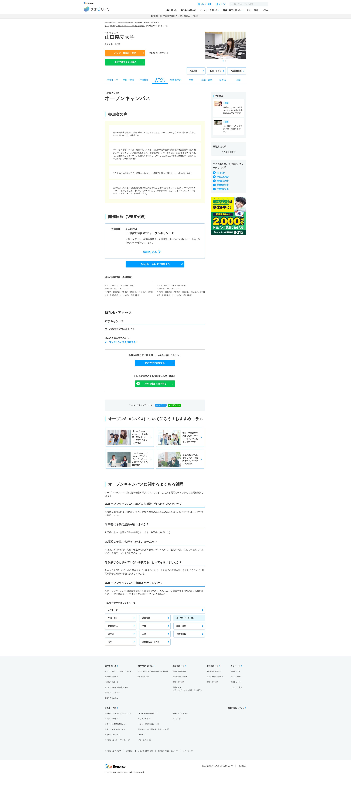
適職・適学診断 (178, 682)
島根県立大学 (223, 185)
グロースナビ (143, 740)
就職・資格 (181, 626)
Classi (140, 735)
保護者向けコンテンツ (236, 708)
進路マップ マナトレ (180, 713)
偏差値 (111, 634)
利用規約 (129, 751)
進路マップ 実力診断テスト (115, 729)
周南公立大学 (223, 181)
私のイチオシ (215, 71)
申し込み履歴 (235, 677)
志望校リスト (235, 671)
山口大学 (221, 173)
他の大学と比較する (155, 363)
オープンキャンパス (185, 618)
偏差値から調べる (111, 677)
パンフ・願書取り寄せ (125, 53)
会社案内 (242, 766)
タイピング (176, 719)
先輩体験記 (113, 626)
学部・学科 (113, 618)
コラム (265, 10)
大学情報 (112, 22)
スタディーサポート (112, 719)
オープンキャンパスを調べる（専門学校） (153, 671)
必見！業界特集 (143, 677)
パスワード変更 (236, 687)
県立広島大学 (223, 177)
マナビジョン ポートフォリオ (116, 740)
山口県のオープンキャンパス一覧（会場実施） (130, 26)
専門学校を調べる (188, 10)
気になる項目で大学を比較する (116, 687)
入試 (144, 634)
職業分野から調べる (180, 677)
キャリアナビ (143, 719)
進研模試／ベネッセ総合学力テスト (118, 713)
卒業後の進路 (236, 71)
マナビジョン (97, 9)
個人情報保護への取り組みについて (217, 766)
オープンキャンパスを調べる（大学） (119, 671)
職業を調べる (178, 666)
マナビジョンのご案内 (113, 751)
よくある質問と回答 (145, 751)
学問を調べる (212, 666)
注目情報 (146, 618)
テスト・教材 (252, 10)
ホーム (107, 22)
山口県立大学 (132, 22)
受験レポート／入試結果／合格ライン (152, 729)
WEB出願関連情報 (157, 53)
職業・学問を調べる (232, 10)
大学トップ (113, 610)
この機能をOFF (228, 152)
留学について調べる (112, 693)
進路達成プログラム (112, 735)
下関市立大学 (223, 189)
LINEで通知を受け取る (125, 62)
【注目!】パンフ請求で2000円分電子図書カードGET (174, 16)
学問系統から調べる (214, 671)
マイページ (235, 666)
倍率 (110, 642)
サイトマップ (188, 751)
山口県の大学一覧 (121, 22)
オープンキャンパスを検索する (120, 342)
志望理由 (193, 71)
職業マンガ (187, 688)
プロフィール (235, 682)
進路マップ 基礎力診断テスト (116, 724)
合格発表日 (181, 634)
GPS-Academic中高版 (146, 713)
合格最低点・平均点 (150, 642)
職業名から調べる (179, 671)
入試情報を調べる (111, 682)
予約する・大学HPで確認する (155, 264)
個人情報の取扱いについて (168, 751)
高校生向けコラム (111, 698)
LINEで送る (175, 405)
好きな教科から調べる (215, 677)
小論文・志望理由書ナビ (147, 724)
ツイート (162, 405)
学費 (144, 626)
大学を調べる (171, 10)
